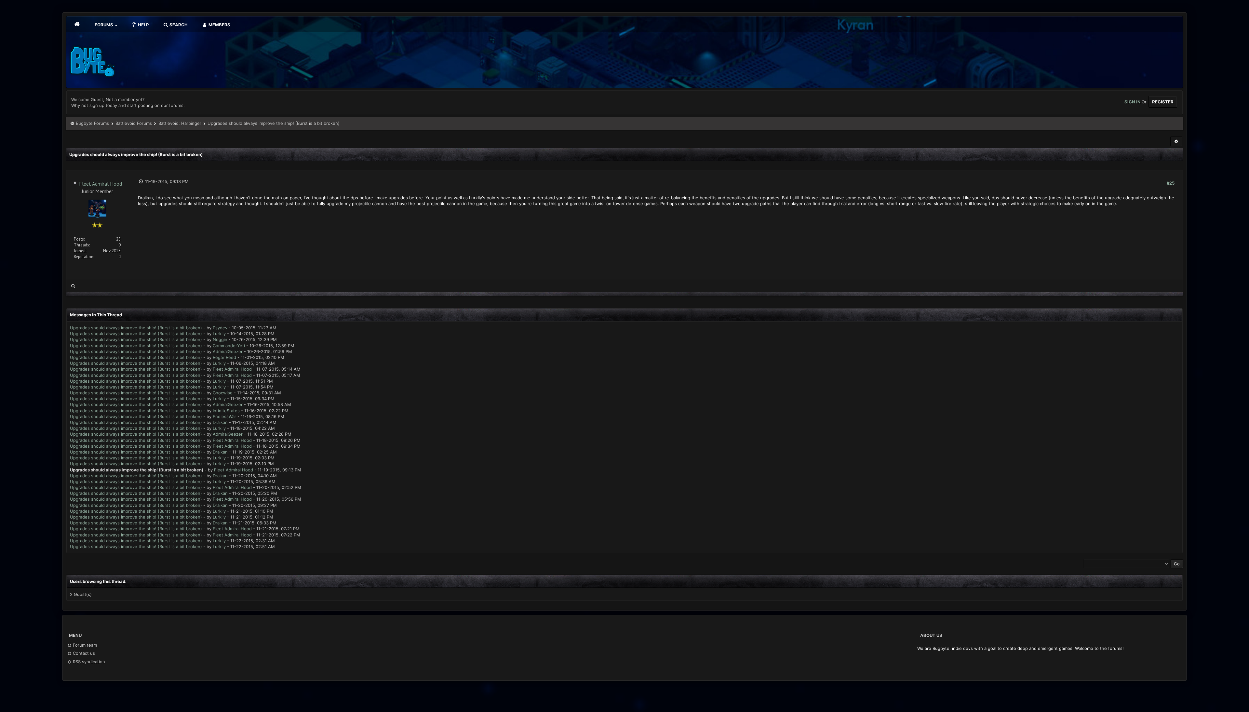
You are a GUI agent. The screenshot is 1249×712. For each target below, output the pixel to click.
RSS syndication (88, 661)
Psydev (220, 327)
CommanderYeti (229, 345)
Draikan (220, 422)
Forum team (84, 645)
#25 (1171, 183)
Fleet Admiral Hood (100, 183)
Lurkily (219, 333)
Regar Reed (224, 357)
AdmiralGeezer (228, 351)
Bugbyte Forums (92, 123)
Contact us (83, 653)
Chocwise (223, 392)
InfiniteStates (226, 410)
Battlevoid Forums (133, 123)
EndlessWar (224, 416)
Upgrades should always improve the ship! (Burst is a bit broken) (136, 327)
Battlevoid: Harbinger (179, 123)
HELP (143, 24)
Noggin (220, 339)
